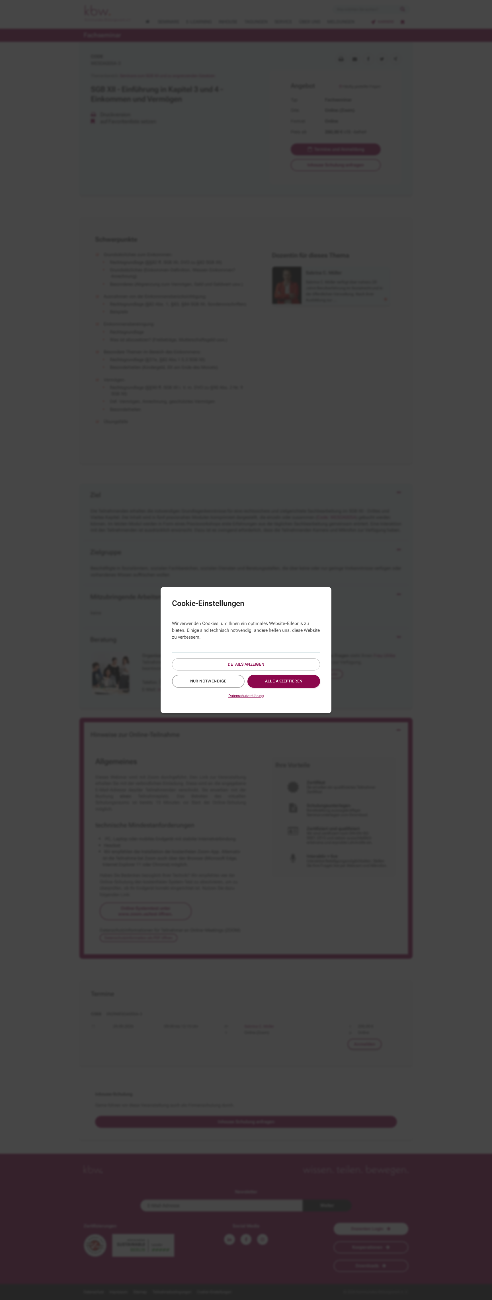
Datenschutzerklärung (246, 696)
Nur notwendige (208, 681)
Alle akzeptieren (284, 681)
